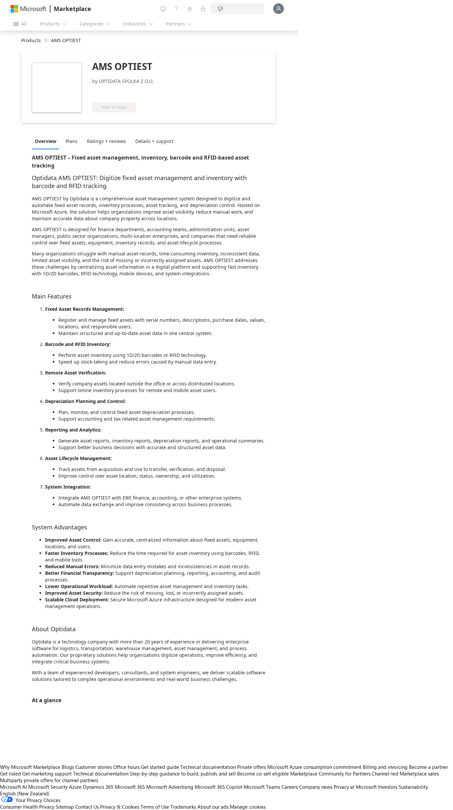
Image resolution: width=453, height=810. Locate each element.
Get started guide (160, 767)
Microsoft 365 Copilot (218, 786)
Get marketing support (47, 773)
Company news (315, 786)
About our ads (212, 806)
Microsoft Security (48, 786)
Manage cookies (248, 806)
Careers (290, 786)
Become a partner (428, 767)
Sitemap (65, 806)
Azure (75, 786)
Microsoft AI (13, 786)
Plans (72, 141)
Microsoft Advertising (169, 786)
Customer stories (93, 767)
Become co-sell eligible (263, 773)
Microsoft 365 (130, 786)
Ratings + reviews (106, 141)
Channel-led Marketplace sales (405, 773)
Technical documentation (208, 767)
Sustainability (413, 786)
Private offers (251, 767)
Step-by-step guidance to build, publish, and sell (183, 773)
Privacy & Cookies (119, 806)
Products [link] (31, 40)
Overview (45, 141)
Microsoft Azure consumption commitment (315, 767)
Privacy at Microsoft (355, 786)
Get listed (10, 773)
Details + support (154, 141)
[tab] (47, 141)
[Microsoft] (28, 9)
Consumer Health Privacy (27, 806)
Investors (387, 786)
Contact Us (87, 806)
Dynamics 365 (98, 786)
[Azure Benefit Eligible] (119, 92)
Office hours (126, 767)
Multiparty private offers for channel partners (49, 780)
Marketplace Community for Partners (330, 773)
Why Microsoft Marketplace (30, 767)
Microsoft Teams (262, 786)
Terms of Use (155, 806)
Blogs (68, 767)
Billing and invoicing (385, 767)
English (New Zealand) (24, 793)
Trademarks (183, 806)
